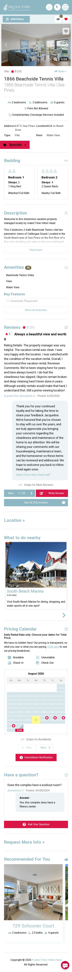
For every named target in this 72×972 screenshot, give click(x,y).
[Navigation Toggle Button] (65, 7)
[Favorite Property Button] (66, 31)
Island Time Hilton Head (47, 959)
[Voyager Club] (57, 7)
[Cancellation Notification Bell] (47, 717)
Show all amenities (36, 310)
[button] (6, 45)
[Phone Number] (49, 7)
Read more (36, 250)
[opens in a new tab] (33, 892)
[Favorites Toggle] (66, 19)
